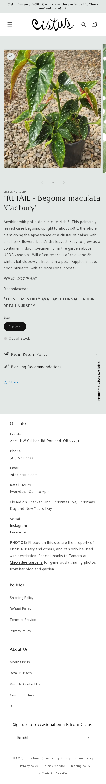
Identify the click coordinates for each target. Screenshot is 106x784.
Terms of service (54, 766)
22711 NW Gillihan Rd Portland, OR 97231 (44, 441)
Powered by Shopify (57, 758)
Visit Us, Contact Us (25, 684)
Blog (13, 706)
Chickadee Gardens (26, 563)
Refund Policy (20, 609)
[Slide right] (63, 182)
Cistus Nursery (34, 758)
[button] (9, 24)
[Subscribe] (87, 737)
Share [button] (13, 382)
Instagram (18, 526)
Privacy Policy (20, 631)
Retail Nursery (21, 673)
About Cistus (20, 662)
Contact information (55, 773)
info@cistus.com (24, 475)
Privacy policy (29, 766)
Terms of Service (23, 620)
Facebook (18, 532)
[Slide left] (42, 182)
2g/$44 (17, 327)
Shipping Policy (22, 598)
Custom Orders (22, 695)
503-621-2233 (21, 458)
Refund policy (84, 758)
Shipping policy (80, 766)
